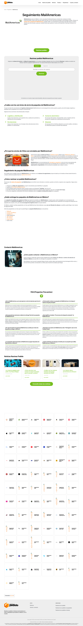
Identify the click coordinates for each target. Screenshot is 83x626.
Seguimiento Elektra (74, 460)
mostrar (12, 595)
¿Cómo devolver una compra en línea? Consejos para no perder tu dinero (32, 372)
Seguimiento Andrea (74, 420)
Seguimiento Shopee (11, 556)
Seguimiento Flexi (49, 474)
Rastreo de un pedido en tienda (63, 610)
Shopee (72, 154)
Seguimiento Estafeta (11, 474)
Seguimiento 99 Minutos (24, 420)
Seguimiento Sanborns (11, 542)
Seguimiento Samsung (74, 529)
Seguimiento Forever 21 (61, 474)
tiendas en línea (54, 154)
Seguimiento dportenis (36, 460)
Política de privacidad (35, 619)
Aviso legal (29, 619)
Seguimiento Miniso (74, 501)
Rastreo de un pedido (60, 605)
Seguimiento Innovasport (49, 488)
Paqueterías (9, 9)
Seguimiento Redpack (49, 529)
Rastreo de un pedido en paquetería (64, 608)
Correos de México (11, 212)
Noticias (32, 605)
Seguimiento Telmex (11, 569)
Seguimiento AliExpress (49, 420)
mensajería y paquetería (55, 162)
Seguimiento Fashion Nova (24, 474)
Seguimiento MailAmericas (36, 501)
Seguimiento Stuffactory (61, 556)
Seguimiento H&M (24, 488)
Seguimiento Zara (24, 583)
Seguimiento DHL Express (11, 460)
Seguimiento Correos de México (61, 447)
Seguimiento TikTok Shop (36, 569)
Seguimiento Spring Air (36, 556)
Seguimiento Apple (11, 433)
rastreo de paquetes (16, 182)
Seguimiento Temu (24, 569)
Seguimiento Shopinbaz (24, 556)
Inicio (5, 9)
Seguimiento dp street (24, 460)
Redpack (9, 211)
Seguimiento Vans (74, 569)
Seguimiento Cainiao (11, 447)
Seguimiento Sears (24, 542)
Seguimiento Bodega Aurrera (62, 433)
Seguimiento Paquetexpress (62, 515)
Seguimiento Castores (24, 447)
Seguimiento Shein (74, 542)
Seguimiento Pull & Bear (11, 529)
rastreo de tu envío (26, 174)
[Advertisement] (41, 37)
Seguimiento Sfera (49, 542)
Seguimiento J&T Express (61, 488)
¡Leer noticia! (27, 377)
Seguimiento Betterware (36, 433)
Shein (32, 156)
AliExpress (67, 154)
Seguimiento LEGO (74, 488)
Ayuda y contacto (34, 607)
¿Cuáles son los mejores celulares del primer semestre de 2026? (50, 372)
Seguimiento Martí (49, 501)
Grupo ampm (10, 219)
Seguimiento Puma (24, 529)
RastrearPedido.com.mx (21, 624)
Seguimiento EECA (49, 460)
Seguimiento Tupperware (49, 569)
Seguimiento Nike (24, 515)
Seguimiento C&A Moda (74, 433)
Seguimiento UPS (61, 569)
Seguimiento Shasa (61, 542)
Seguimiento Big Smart (49, 433)
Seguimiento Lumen (24, 501)
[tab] (37, 66)
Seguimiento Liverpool (11, 501)
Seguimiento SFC (36, 542)
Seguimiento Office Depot (36, 515)
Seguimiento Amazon (61, 420)
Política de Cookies (43, 619)
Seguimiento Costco (74, 447)
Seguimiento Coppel (49, 447)
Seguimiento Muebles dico (11, 515)
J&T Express (10, 216)
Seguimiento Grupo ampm (11, 488)
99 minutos (9, 217)
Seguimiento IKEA (36, 488)
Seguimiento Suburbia (74, 556)
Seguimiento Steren (49, 556)
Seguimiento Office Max (49, 515)
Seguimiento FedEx (36, 474)
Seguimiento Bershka (24, 433)
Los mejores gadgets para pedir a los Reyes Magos (12, 371)
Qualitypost (9, 214)
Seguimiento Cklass (36, 447)
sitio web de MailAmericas (18, 187)
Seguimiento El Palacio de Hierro (62, 460)
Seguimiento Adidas (36, 420)
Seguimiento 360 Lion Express (11, 419)
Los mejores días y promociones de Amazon (69, 371)
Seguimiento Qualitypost (36, 529)
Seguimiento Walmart (11, 583)
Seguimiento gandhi (74, 474)
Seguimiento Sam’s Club (61, 529)
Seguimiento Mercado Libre (62, 501)
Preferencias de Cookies (51, 619)
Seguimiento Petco (74, 515)
